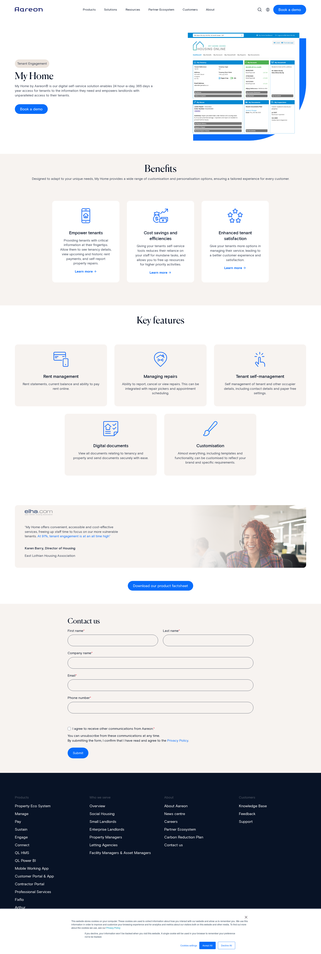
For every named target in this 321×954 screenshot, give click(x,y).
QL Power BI (25, 860)
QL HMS (22, 853)
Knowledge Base (253, 806)
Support (246, 821)
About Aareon (176, 806)
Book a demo (289, 9)
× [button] (246, 916)
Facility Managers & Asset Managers (120, 853)
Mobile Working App (32, 868)
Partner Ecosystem (180, 829)
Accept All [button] (207, 945)
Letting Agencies (104, 845)
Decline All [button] (226, 945)
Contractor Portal (29, 884)
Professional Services (33, 892)
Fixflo (19, 899)
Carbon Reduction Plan (183, 837)
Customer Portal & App (34, 876)
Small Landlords (103, 821)
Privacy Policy (113, 927)
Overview (97, 806)
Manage (21, 814)
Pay (18, 821)
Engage (21, 837)
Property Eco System (33, 806)
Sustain (21, 829)
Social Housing (102, 814)
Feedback (247, 814)
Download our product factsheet (160, 586)
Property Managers (106, 837)
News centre (174, 814)
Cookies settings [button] (188, 945)
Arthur (20, 907)
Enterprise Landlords (107, 829)
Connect (22, 845)
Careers (171, 821)
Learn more (84, 271)
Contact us (173, 845)
